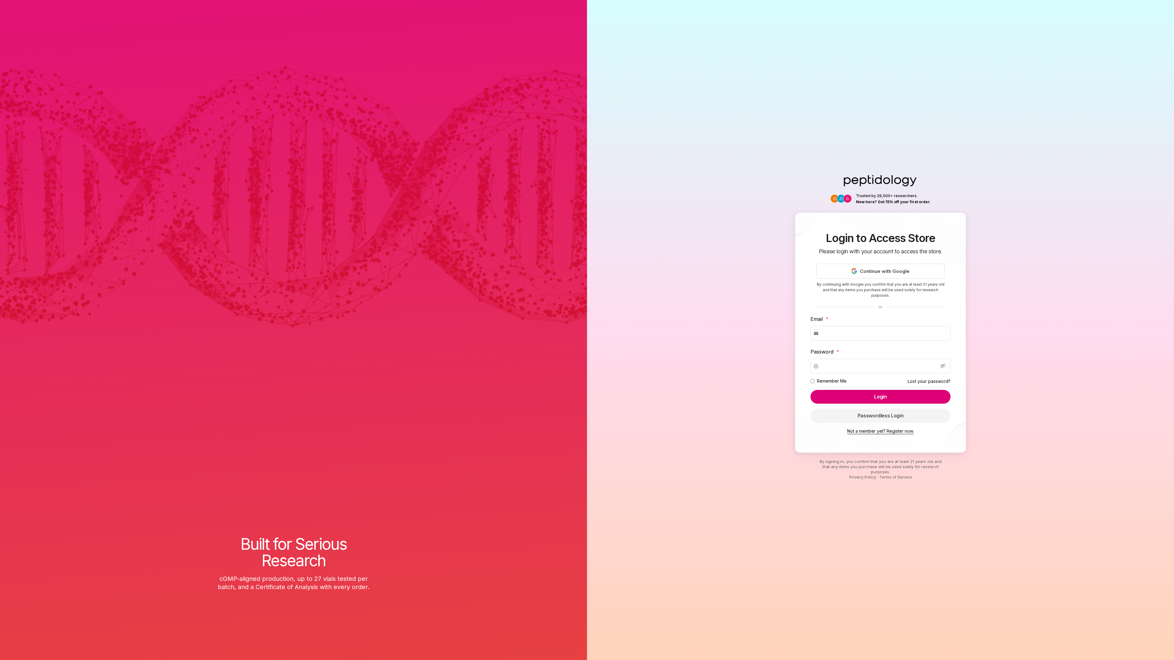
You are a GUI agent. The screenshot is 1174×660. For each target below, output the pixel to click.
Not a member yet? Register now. (880, 431)
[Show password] (943, 366)
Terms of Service (895, 477)
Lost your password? (929, 381)
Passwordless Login (881, 416)
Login (880, 397)
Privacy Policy (862, 477)
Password (824, 352)
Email (819, 319)
